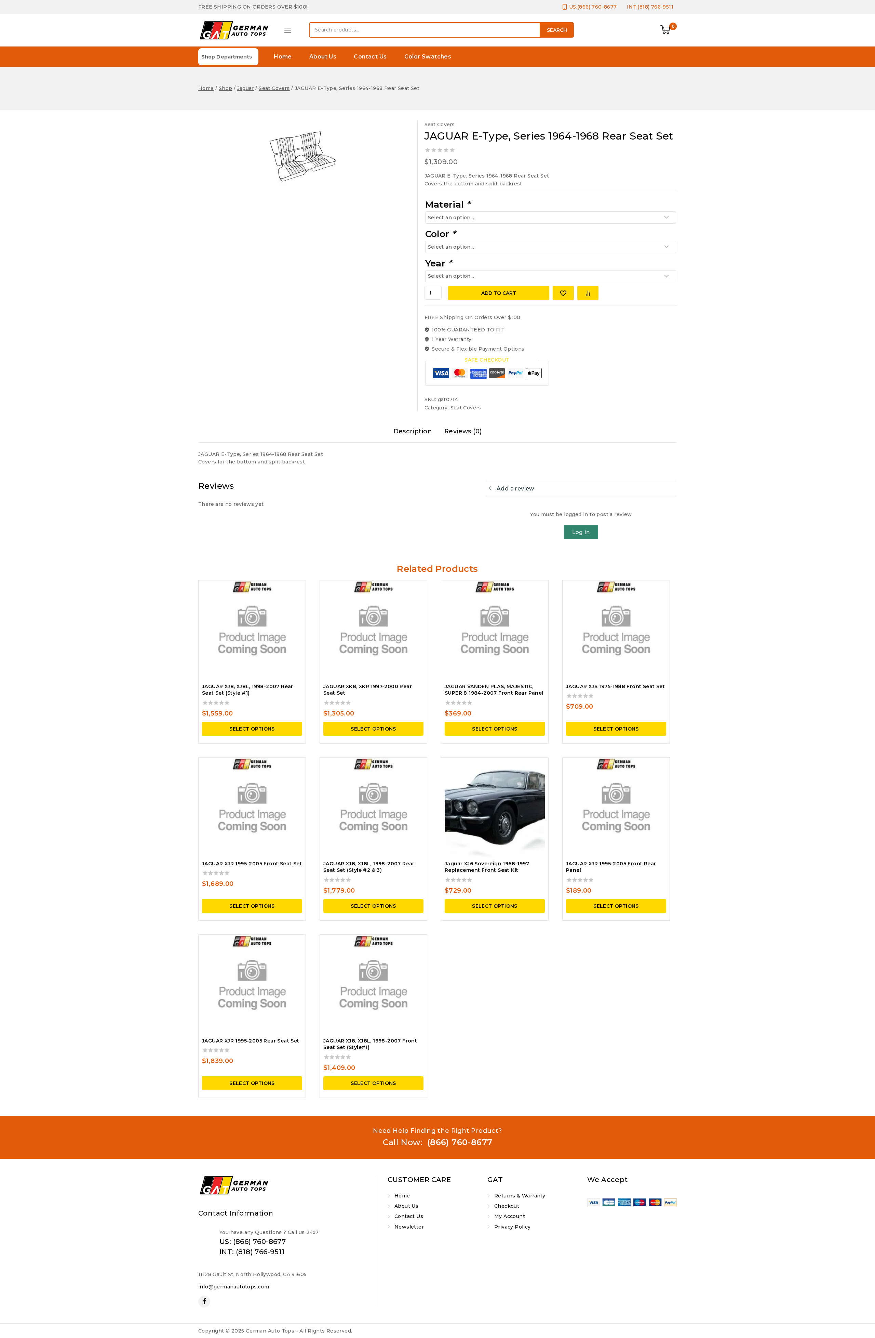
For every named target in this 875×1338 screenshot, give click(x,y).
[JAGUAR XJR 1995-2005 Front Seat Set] (252, 808)
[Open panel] (288, 30)
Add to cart (498, 293)
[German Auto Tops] (234, 30)
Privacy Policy (512, 1227)
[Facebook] (204, 1302)
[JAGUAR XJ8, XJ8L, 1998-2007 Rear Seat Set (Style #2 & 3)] (373, 808)
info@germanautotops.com (233, 1287)
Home (283, 56)
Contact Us (370, 56)
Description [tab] (412, 431)
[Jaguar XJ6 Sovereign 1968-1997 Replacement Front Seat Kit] (495, 808)
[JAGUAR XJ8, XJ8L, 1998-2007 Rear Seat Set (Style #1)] (252, 630)
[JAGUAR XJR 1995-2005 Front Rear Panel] (616, 808)
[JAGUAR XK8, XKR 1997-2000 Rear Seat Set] (373, 630)
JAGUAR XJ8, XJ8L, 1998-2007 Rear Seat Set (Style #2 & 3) (369, 867)
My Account (509, 1216)
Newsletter (409, 1227)
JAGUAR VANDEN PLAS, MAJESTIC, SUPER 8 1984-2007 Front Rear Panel (494, 689)
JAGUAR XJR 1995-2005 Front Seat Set (252, 864)
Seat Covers (440, 124)
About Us (322, 56)
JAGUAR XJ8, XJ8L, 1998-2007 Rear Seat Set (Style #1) (247, 689)
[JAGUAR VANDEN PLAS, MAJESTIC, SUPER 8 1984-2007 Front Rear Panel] (495, 630)
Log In (581, 532)
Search (557, 30)
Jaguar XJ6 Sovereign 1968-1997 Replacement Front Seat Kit (487, 867)
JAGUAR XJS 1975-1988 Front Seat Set (615, 686)
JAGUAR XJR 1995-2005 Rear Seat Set (250, 1041)
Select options (252, 729)
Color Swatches (428, 56)
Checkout (506, 1206)
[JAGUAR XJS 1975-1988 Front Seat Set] (616, 630)
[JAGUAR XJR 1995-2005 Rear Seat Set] (252, 985)
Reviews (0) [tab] (463, 431)
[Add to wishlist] (563, 293)
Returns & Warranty (519, 1196)
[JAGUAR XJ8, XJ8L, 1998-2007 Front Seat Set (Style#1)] (373, 985)
